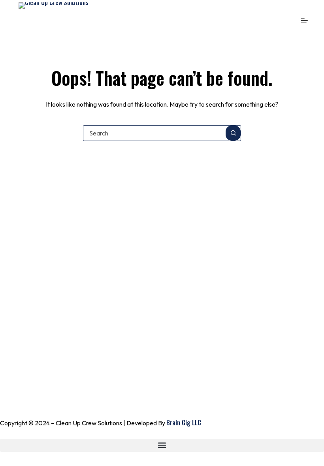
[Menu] (304, 20)
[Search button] (233, 133)
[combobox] (154, 133)
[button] (162, 445)
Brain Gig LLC (183, 422)
